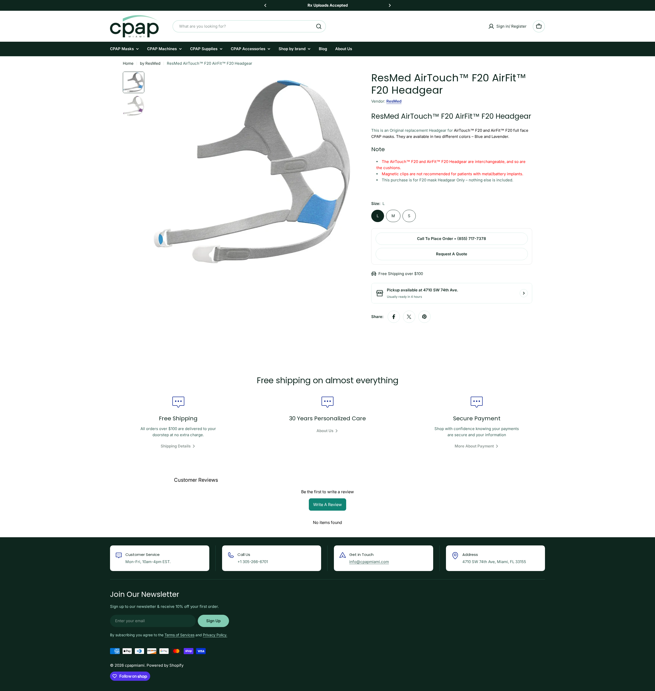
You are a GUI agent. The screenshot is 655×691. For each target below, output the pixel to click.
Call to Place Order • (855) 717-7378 (451, 238)
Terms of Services (179, 635)
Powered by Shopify (165, 665)
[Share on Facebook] (394, 317)
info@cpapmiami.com (369, 561)
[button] (265, 5)
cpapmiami (135, 665)
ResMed (393, 101)
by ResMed (150, 63)
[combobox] (249, 26)
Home (128, 63)
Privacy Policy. (215, 635)
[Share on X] (409, 317)
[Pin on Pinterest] (424, 317)
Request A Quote (451, 253)
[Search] (319, 26)
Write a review (327, 504)
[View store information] (524, 293)
